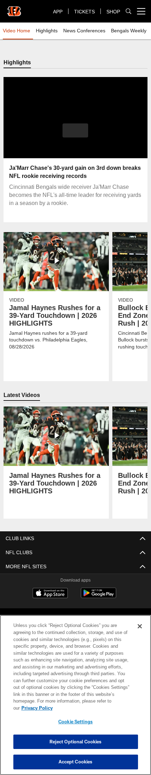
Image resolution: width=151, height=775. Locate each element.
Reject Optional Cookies (76, 741)
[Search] (128, 11)
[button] (75, 130)
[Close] (139, 633)
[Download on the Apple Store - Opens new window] (50, 594)
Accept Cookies (76, 761)
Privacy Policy (91, 708)
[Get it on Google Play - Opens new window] (98, 596)
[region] (75, 698)
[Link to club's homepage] (14, 8)
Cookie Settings (75, 721)
